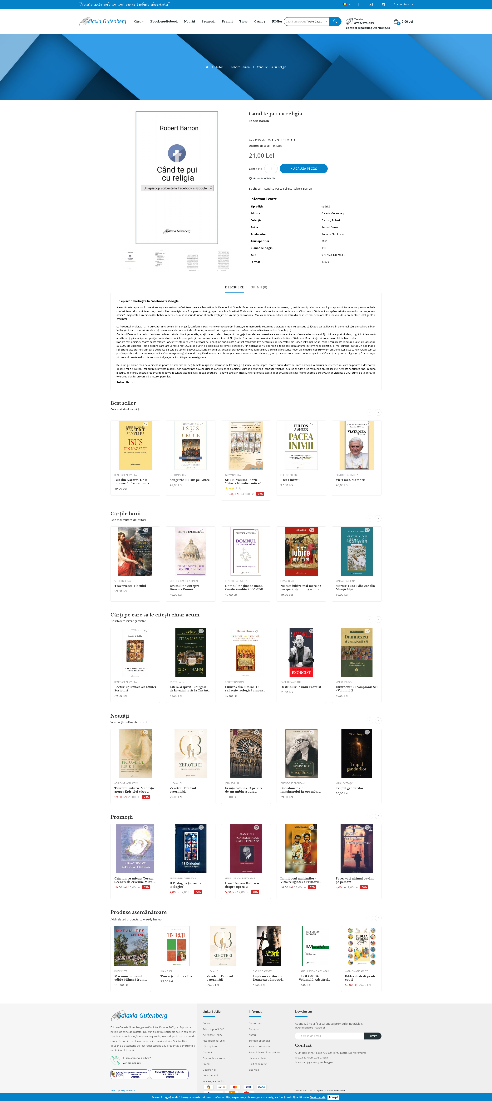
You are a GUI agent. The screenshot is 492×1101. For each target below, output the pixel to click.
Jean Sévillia (232, 783)
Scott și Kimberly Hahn (184, 581)
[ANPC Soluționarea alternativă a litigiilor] (130, 1074)
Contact (207, 1023)
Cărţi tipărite (210, 1046)
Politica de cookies (259, 1046)
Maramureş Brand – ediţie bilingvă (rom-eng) (130, 977)
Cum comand (210, 1075)
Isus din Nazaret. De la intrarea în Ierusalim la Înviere (131, 481)
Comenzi (254, 1029)
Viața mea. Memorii (350, 480)
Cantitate (255, 169)
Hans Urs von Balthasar (240, 878)
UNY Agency (317, 1090)
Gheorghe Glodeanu (293, 783)
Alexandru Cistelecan (183, 878)
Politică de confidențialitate (264, 1052)
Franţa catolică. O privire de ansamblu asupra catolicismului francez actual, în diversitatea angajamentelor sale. (244, 789)
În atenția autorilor (213, 1081)
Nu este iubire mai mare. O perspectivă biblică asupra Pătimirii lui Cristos (300, 587)
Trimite (372, 1036)
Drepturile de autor (214, 1058)
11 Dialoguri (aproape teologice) (185, 885)
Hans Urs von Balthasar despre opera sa (242, 885)
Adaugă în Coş (305, 169)
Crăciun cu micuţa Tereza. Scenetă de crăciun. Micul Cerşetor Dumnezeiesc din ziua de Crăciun (134, 880)
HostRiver (340, 1090)
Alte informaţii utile (214, 1040)
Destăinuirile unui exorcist (300, 687)
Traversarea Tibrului (130, 586)
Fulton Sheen (178, 475)
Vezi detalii (318, 1097)
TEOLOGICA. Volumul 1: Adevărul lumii (313, 977)
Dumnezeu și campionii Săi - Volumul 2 (357, 688)
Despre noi (209, 1069)
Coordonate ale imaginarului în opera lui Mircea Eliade (299, 789)
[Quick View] (135, 445)
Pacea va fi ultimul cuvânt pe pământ (355, 880)
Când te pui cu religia (271, 67)
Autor (219, 67)
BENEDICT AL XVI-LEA (125, 475)
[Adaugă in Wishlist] (145, 424)
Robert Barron (240, 67)
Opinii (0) (258, 287)
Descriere (234, 287)
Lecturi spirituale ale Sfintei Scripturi (135, 688)
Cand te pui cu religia (277, 188)
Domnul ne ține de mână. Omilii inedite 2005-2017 (244, 587)
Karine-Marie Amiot (356, 971)
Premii (206, 1064)
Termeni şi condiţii (259, 1040)
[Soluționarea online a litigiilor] (169, 1074)
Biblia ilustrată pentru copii (361, 977)
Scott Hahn (177, 682)
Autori (252, 1035)
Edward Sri (287, 581)
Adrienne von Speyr (126, 783)
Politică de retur (258, 1064)
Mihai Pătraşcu (345, 783)
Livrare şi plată (257, 1058)
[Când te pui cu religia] (130, 260)
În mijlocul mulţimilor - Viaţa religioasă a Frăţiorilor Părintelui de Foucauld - (301, 880)
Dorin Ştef (120, 971)
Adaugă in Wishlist (264, 178)
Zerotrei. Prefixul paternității (183, 789)
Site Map (254, 1069)
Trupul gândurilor (349, 788)
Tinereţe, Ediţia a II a (176, 976)
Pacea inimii (290, 480)
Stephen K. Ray (122, 581)
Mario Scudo (344, 682)
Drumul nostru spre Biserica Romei (184, 587)
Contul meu (255, 1023)
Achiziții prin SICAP (213, 1029)
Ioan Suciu (167, 971)
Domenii (207, 1052)
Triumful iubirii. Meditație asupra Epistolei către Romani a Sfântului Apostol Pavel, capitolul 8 (134, 789)
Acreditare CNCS (212, 1035)
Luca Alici (176, 783)
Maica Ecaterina (345, 581)
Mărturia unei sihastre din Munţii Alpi (355, 587)
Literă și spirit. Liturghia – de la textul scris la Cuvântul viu (190, 688)
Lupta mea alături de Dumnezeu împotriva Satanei (269, 977)
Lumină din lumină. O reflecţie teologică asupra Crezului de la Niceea (244, 688)
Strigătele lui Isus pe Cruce (190, 480)
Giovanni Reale (234, 475)
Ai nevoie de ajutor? (137, 1058)
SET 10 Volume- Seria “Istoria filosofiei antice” (243, 481)
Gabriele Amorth (290, 682)
